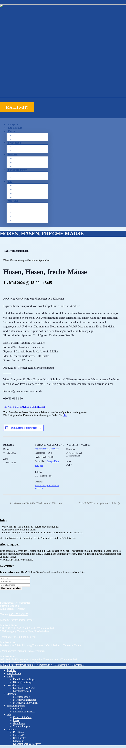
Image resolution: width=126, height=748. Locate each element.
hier (65, 415)
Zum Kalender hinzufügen (24, 428)
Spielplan (11, 670)
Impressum (44, 664)
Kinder (11, 131)
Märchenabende (25, 158)
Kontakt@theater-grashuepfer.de (22, 391)
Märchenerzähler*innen (29, 166)
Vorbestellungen (25, 197)
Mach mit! (21, 208)
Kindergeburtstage (26, 139)
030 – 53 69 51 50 (18, 614)
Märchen (13, 154)
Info (10, 181)
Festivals (20, 173)
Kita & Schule (14, 673)
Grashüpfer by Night (27, 146)
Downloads (78, 664)
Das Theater (22, 212)
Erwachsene (14, 142)
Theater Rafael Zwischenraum (36, 367)
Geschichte (22, 216)
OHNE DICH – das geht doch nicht (98, 503)
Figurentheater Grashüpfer (47, 448)
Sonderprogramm (17, 169)
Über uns (13, 200)
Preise (19, 189)
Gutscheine (22, 193)
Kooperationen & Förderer (30, 220)
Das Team (21, 204)
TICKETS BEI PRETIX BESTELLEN (24, 406)
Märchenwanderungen (28, 162)
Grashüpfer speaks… (27, 177)
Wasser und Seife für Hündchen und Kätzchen (37, 503)
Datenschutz (60, 664)
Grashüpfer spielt (25, 150)
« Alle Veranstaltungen (16, 250)
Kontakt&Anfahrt (25, 185)
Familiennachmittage (27, 135)
